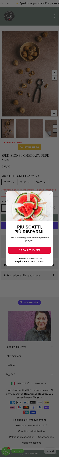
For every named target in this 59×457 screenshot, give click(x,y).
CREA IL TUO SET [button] (29, 250)
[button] (50, 194)
